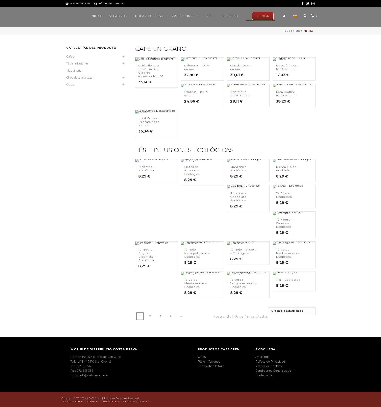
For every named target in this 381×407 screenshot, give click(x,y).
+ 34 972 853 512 (80, 3)
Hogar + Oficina (149, 16)
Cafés (70, 56)
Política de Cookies (268, 366)
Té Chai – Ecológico (284, 195)
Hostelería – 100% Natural (240, 93)
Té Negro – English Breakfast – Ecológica (147, 255)
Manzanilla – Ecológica (239, 168)
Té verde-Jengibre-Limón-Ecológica (243, 283)
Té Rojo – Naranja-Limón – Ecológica (197, 253)
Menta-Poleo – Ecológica (287, 168)
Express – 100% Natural (196, 93)
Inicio (95, 16)
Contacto (229, 16)
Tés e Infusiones (77, 63)
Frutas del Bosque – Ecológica (192, 170)
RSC (209, 16)
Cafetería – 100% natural (197, 67)
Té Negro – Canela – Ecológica (284, 223)
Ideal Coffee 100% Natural (286, 93)
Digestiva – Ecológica (146, 168)
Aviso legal (262, 357)
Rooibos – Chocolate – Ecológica (239, 196)
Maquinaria (73, 70)
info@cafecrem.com (112, 3)
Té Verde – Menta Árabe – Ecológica (195, 283)
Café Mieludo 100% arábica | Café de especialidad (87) (151, 71)
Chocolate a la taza (79, 77)
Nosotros (118, 16)
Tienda (298, 31)
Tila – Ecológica (288, 279)
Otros (70, 84)
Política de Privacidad (270, 361)
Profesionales (184, 16)
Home (286, 31)
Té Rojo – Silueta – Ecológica (243, 251)
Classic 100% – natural (241, 67)
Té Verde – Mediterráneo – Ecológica (288, 253)
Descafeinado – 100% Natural (288, 67)
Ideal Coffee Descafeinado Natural (149, 121)
